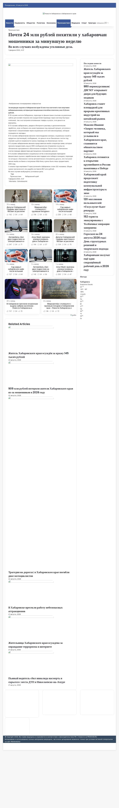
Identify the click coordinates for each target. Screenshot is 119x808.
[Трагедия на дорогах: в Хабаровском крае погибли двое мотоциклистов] (31, 398)
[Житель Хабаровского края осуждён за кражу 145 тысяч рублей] (31, 328)
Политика (41, 23)
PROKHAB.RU (15, 742)
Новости (9, 23)
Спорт (84, 23)
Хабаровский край (32, 176)
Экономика (51, 23)
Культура (92, 23)
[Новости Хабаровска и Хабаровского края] (59, 13)
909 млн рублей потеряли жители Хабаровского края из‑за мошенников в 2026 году (40, 390)
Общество (30, 23)
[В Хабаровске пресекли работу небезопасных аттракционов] (31, 582)
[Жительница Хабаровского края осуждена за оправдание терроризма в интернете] (31, 617)
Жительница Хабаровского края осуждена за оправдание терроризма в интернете (35, 644)
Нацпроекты (20, 23)
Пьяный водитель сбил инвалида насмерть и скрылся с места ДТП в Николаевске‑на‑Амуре (36, 680)
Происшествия (63, 23)
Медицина (75, 23)
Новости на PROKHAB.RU (87, 737)
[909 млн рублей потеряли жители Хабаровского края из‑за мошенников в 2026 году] (31, 363)
